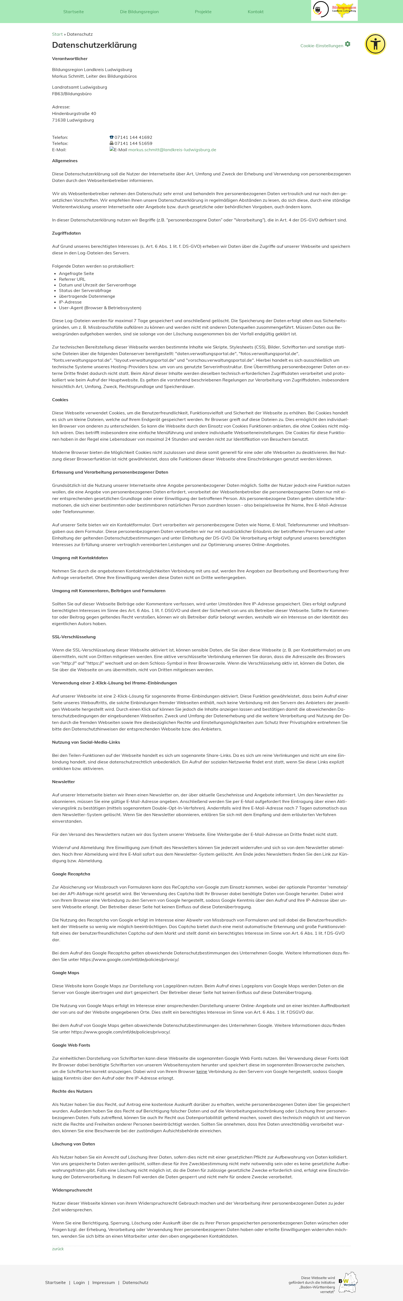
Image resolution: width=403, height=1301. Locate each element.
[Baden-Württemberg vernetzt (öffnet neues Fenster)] (323, 1291)
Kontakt (256, 11)
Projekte (203, 11)
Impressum (103, 1282)
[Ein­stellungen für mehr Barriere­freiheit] (376, 44)
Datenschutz (135, 1282)
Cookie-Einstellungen (325, 44)
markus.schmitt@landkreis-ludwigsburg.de (172, 149)
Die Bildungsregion (139, 11)
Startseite (73, 11)
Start (57, 34)
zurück (58, 1248)
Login (79, 1282)
